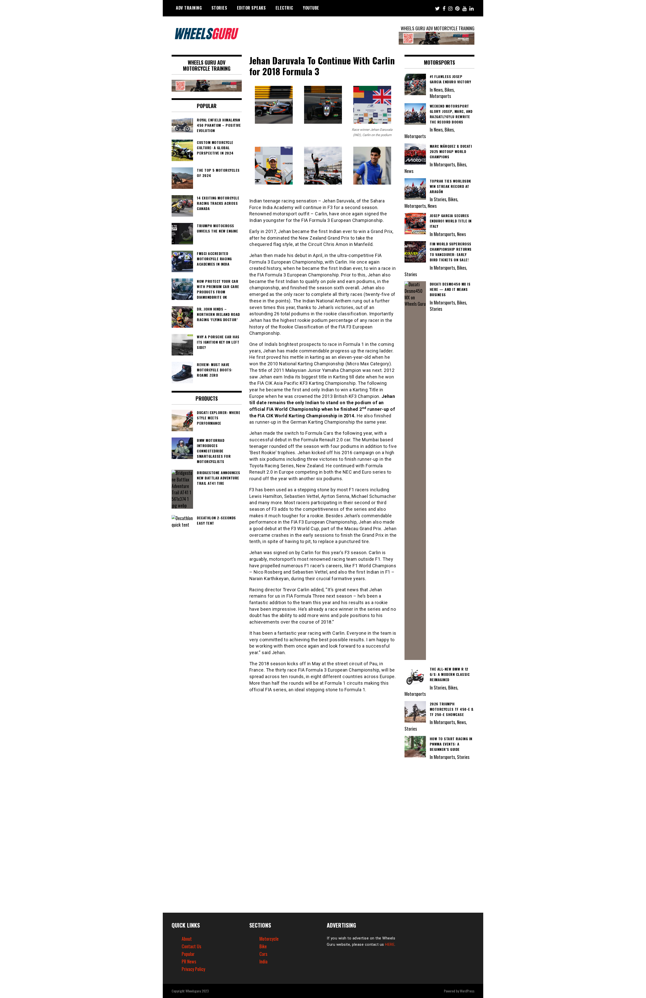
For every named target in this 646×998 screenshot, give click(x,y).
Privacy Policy (193, 969)
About (187, 938)
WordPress (467, 990)
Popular (188, 954)
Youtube (311, 8)
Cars (263, 954)
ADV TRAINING (189, 8)
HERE (389, 944)
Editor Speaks (251, 8)
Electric (284, 8)
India (263, 961)
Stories (219, 8)
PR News (189, 961)
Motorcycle (269, 938)
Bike (263, 946)
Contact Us (191, 946)
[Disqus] (323, 763)
